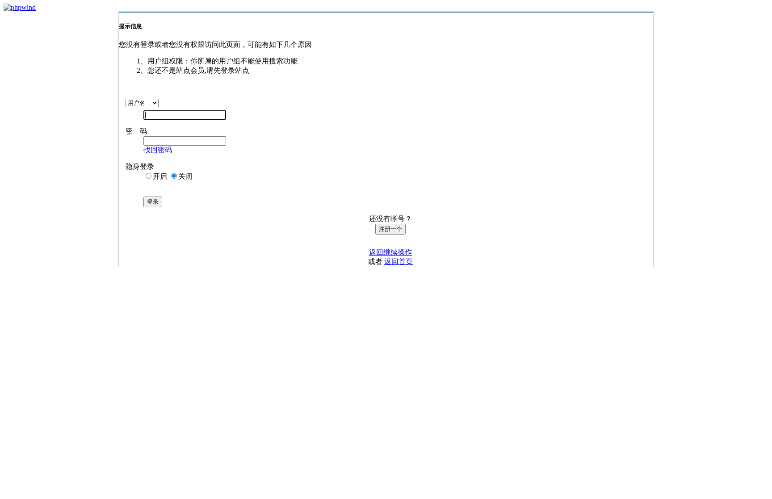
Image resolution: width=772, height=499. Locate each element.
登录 (153, 201)
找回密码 (157, 150)
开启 (160, 176)
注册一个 (390, 229)
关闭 (185, 176)
